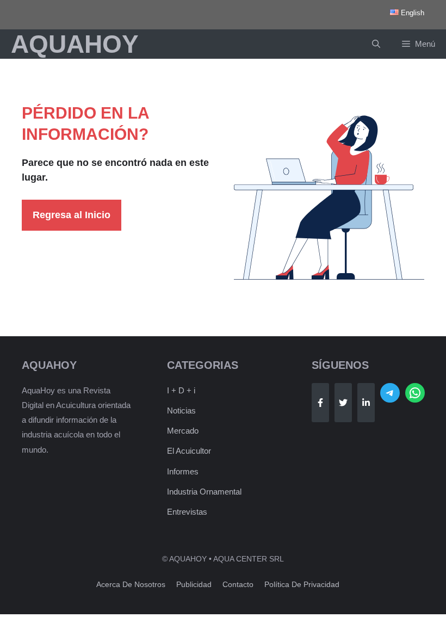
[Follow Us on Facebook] (320, 402)
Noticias (181, 410)
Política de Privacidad (301, 584)
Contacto (237, 584)
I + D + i (181, 390)
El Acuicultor (189, 450)
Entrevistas (187, 511)
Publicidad (194, 584)
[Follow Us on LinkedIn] (366, 402)
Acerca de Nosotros (130, 584)
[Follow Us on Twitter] (343, 402)
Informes (183, 471)
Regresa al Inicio (71, 214)
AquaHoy (75, 44)
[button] (376, 44)
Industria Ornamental (204, 491)
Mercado (183, 430)
